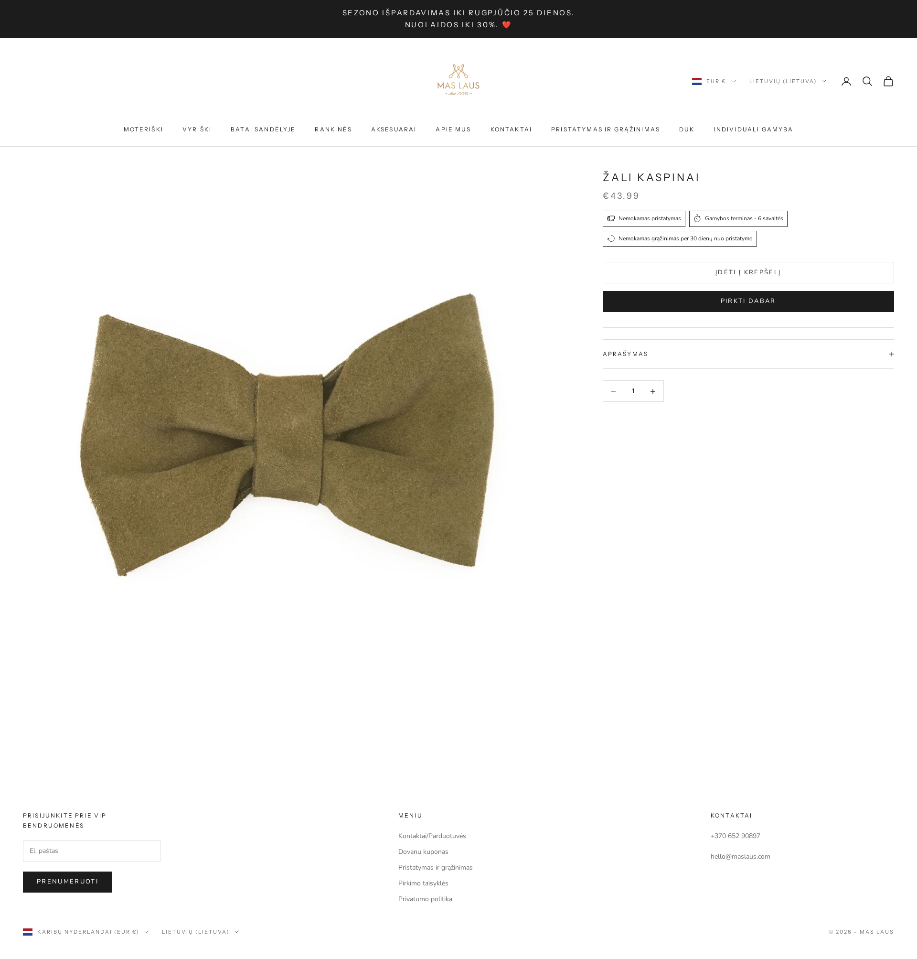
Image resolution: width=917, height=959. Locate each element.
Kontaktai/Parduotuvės (432, 835)
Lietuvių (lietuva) (783, 81)
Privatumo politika (425, 899)
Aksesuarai (394, 129)
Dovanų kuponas (423, 851)
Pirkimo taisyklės (423, 883)
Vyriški (197, 129)
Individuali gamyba (754, 129)
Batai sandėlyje (263, 129)
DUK (686, 129)
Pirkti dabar (748, 301)
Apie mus (453, 129)
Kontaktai (511, 129)
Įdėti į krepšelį (748, 272)
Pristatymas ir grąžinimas (605, 129)
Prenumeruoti (67, 881)
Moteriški (143, 129)
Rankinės (333, 129)
